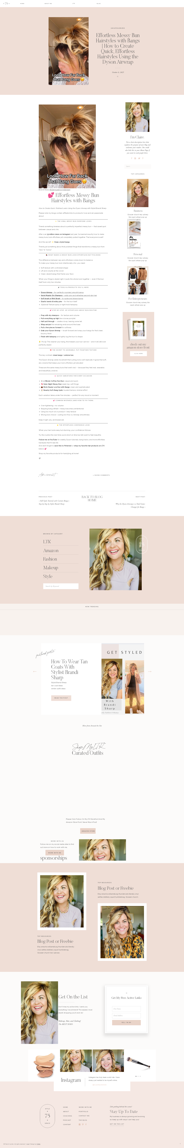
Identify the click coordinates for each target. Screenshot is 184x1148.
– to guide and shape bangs (62, 299)
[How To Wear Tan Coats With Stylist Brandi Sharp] (122, 679)
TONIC (38, 1144)
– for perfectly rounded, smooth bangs (62, 292)
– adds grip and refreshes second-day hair (69, 295)
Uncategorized (118, 28)
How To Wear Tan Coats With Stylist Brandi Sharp (69, 670)
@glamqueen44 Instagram (60, 190)
